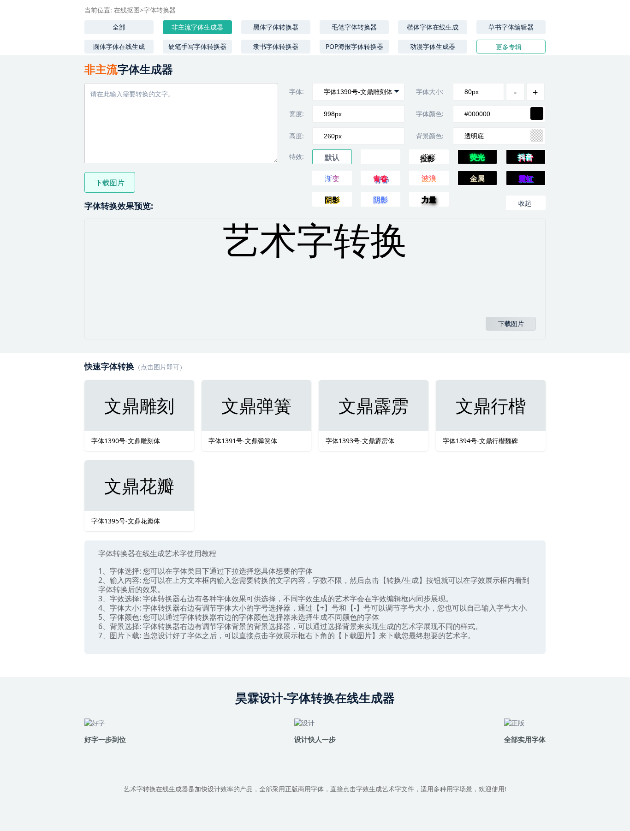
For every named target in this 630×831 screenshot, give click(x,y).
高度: (296, 135)
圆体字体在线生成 (119, 46)
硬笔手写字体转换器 (197, 46)
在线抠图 (127, 10)
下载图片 (110, 183)
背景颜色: (430, 135)
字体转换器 (159, 10)
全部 (119, 27)
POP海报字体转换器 (354, 46)
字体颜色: (430, 113)
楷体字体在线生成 (432, 27)
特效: (296, 156)
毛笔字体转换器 (354, 27)
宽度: (296, 113)
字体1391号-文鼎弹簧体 (242, 440)
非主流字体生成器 (197, 27)
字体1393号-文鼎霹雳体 (360, 440)
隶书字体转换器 (275, 46)
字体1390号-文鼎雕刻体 (125, 440)
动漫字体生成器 (432, 46)
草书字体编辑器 (511, 27)
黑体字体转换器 (275, 27)
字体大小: (430, 91)
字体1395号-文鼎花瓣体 (125, 520)
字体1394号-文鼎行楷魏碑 (480, 440)
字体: (296, 91)
